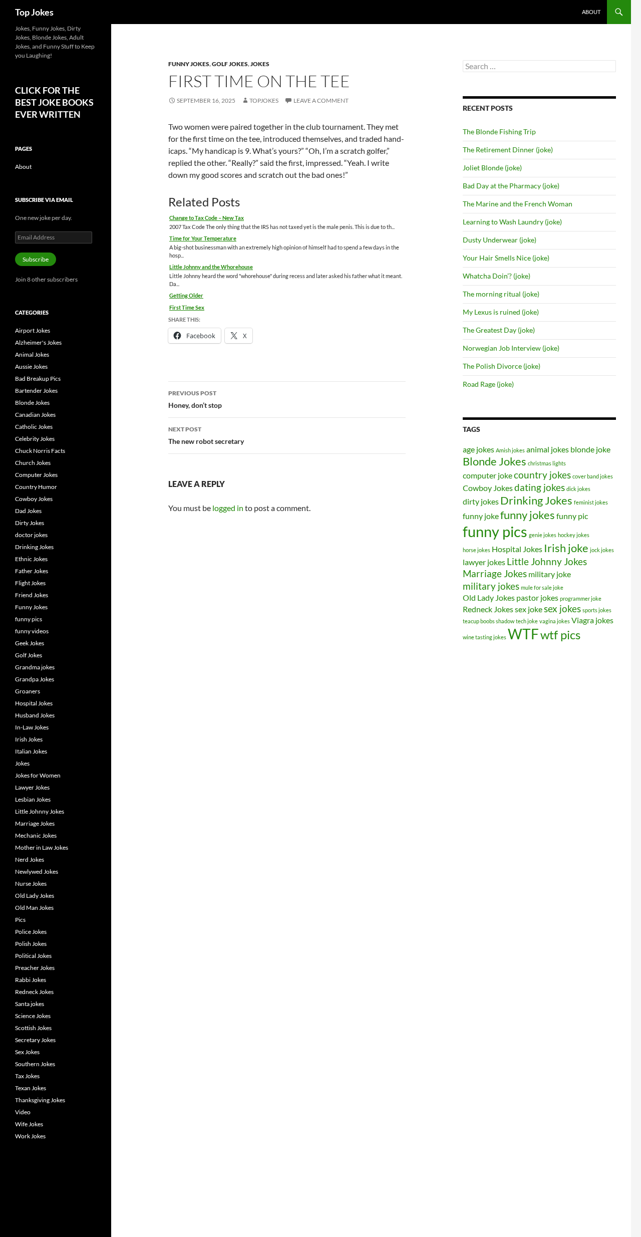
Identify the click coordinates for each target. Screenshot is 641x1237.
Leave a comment (321, 100)
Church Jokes (33, 462)
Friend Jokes (31, 595)
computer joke (487, 475)
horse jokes (476, 550)
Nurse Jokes (31, 883)
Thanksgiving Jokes (40, 1100)
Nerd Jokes (29, 859)
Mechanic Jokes (36, 835)
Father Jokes (31, 571)
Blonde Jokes (494, 461)
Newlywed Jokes (36, 871)
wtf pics (560, 634)
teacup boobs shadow (488, 621)
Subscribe (36, 259)
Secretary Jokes (35, 1040)
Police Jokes (31, 931)
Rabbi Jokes (30, 979)
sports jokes (596, 610)
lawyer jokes (484, 562)
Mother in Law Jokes (41, 847)
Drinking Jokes (536, 500)
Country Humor (36, 486)
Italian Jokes (31, 751)
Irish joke (566, 548)
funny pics (495, 531)
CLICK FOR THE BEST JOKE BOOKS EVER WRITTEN (54, 102)
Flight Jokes (30, 583)
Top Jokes (34, 12)
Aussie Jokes (31, 366)
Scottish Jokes (33, 1028)
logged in (227, 508)
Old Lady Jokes (489, 597)
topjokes (263, 100)
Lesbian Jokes (33, 799)
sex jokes (562, 608)
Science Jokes (33, 1016)
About (591, 12)
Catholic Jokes (34, 426)
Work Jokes (30, 1136)
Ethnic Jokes (31, 559)
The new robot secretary (206, 435)
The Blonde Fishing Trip (499, 131)
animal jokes (547, 449)
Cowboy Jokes (488, 487)
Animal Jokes (32, 354)
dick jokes (578, 488)
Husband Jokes (35, 715)
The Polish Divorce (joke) (501, 366)
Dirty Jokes (29, 523)
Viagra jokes (592, 620)
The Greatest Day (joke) (499, 330)
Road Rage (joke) (488, 384)
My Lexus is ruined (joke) (501, 312)
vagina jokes (554, 621)
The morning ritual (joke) (501, 294)
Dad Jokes (28, 511)
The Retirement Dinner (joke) (508, 149)
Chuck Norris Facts (40, 450)
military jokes (491, 586)
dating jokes (539, 487)
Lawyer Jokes (32, 787)
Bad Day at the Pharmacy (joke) (511, 185)
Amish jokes (510, 450)
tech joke (527, 621)
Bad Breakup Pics (38, 378)
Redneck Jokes (488, 609)
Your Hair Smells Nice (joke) (506, 258)
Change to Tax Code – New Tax (206, 217)
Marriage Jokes (495, 573)
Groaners (27, 691)
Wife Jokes (29, 1124)
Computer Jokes (36, 474)
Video (23, 1112)
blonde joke (590, 449)
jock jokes (602, 550)
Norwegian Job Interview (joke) (511, 348)
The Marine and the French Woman (517, 203)
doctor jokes (31, 535)
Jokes (259, 64)
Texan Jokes (30, 1088)
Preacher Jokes (35, 967)
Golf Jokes (230, 64)
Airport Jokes (32, 330)
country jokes (542, 474)
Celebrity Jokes (35, 438)
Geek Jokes (29, 643)
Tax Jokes (27, 1076)
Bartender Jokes (36, 390)
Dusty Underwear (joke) (499, 239)
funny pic (572, 516)
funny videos (32, 631)
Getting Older (186, 295)
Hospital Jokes (517, 549)
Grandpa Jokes (34, 679)
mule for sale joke (542, 587)
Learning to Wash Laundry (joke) (512, 221)
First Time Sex (186, 307)
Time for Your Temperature (202, 238)
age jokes (478, 449)
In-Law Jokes (32, 727)
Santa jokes (29, 1004)
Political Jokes (33, 955)
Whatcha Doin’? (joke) (496, 276)
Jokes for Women (38, 775)
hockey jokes (573, 535)
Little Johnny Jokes (547, 561)
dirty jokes (481, 501)
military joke (549, 574)
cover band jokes (592, 476)
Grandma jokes (35, 667)
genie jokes (542, 535)
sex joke (528, 609)
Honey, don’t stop (195, 399)
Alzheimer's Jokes (38, 342)
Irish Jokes (29, 739)
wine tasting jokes (484, 637)
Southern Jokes (35, 1064)
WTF (523, 633)
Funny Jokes (188, 64)
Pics (20, 919)
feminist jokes (591, 502)
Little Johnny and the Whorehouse (211, 267)
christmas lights (547, 463)
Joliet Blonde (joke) (492, 167)
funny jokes (527, 515)
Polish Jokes (31, 943)
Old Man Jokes (34, 907)
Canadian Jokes (35, 414)
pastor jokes (537, 597)
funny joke (481, 516)
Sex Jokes (27, 1052)
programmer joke (580, 598)
